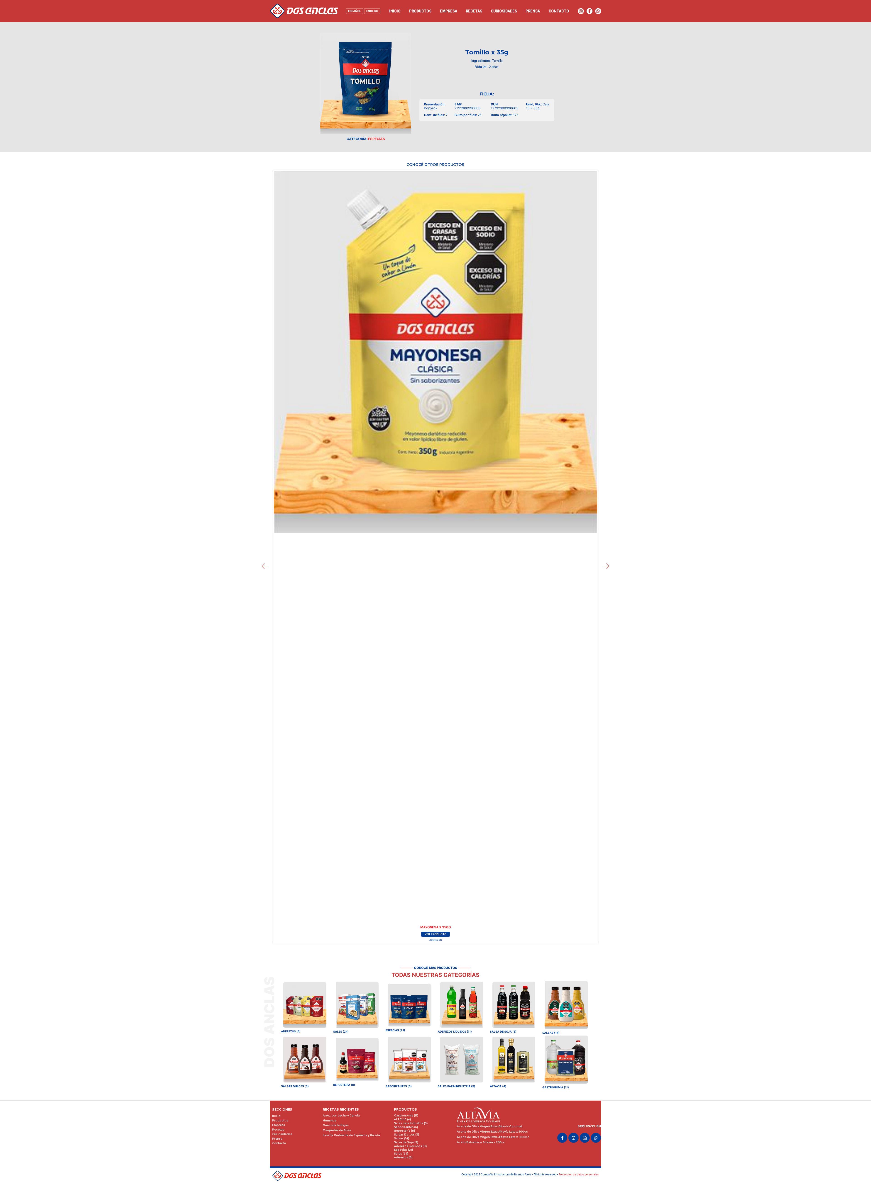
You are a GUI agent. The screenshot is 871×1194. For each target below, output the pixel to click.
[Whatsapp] (598, 11)
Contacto (559, 11)
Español (354, 11)
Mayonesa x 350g (435, 927)
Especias (376, 139)
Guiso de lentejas (336, 1125)
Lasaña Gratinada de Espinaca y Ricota (351, 1135)
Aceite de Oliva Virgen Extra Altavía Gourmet (489, 1126)
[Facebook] (589, 11)
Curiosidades (504, 11)
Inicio (395, 11)
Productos (420, 11)
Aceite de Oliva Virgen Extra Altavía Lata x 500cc (492, 1131)
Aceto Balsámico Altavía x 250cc (481, 1142)
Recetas (474, 11)
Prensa (533, 11)
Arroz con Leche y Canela (341, 1115)
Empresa (448, 11)
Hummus (329, 1120)
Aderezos (435, 940)
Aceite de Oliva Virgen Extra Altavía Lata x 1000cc (493, 1137)
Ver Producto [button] (435, 934)
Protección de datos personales (579, 1174)
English (372, 11)
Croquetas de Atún (337, 1130)
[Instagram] (581, 11)
